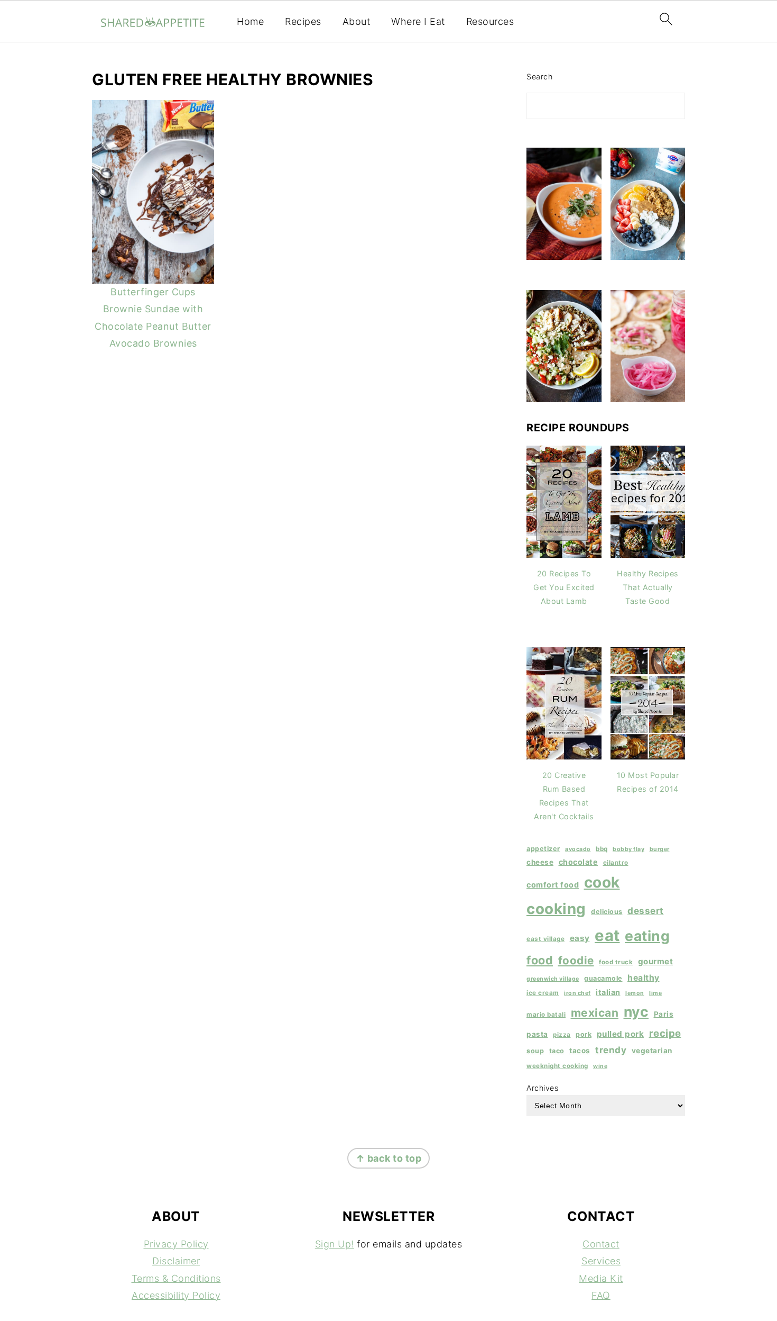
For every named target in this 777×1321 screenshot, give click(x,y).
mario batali (546, 1014)
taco (557, 1051)
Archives (542, 1087)
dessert (645, 910)
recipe (665, 1033)
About (357, 21)
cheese (539, 862)
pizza (562, 1034)
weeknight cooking (557, 1066)
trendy (610, 1049)
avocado (578, 849)
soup (535, 1051)
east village (545, 939)
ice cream (542, 993)
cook (602, 882)
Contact (600, 1244)
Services (601, 1260)
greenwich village (552, 978)
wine (600, 1066)
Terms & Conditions (176, 1278)
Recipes (303, 21)
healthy (643, 978)
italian (608, 992)
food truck (616, 962)
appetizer (543, 849)
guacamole (603, 978)
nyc (636, 1011)
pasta (537, 1034)
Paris (664, 1014)
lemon (634, 993)
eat (607, 935)
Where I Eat (418, 21)
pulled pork (620, 1034)
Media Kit (601, 1278)
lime (655, 993)
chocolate (578, 861)
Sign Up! (334, 1244)
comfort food (552, 884)
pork (583, 1034)
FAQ (600, 1295)
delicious (607, 912)
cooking (556, 909)
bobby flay (628, 849)
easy (580, 938)
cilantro (615, 862)
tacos (579, 1050)
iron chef (577, 993)
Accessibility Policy (176, 1295)
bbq (602, 849)
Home (250, 21)
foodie (576, 960)
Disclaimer (176, 1260)
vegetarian (652, 1050)
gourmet (655, 961)
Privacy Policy (176, 1244)
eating (647, 935)
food (539, 960)
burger (660, 849)
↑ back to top (389, 1158)
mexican (595, 1012)
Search (539, 76)
